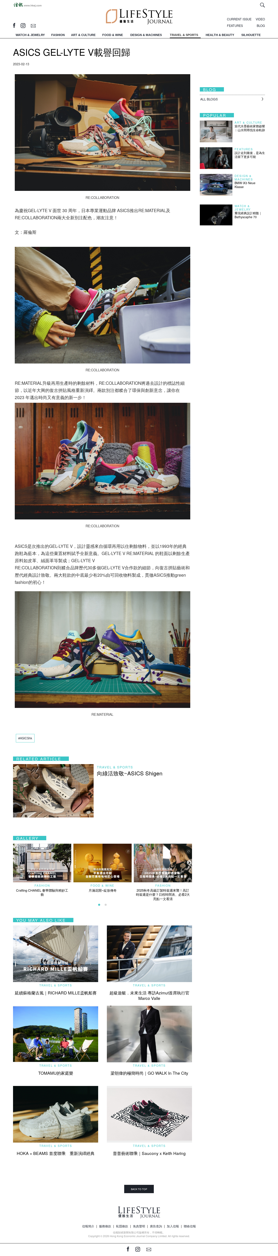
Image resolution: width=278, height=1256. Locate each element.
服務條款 (105, 1226)
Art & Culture (248, 122)
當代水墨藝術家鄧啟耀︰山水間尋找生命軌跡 (250, 128)
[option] (42, 869)
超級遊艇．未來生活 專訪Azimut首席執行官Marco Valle (149, 995)
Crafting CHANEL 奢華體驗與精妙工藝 (42, 892)
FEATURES (235, 25)
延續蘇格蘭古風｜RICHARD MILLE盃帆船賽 (56, 993)
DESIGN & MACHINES (146, 35)
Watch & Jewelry (243, 207)
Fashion (42, 885)
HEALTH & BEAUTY (220, 35)
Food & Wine (102, 885)
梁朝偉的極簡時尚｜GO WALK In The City (149, 1073)
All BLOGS (209, 99)
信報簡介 (88, 1226)
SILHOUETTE (251, 35)
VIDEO (260, 19)
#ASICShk (25, 738)
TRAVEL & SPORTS (184, 35)
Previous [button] (15, 862)
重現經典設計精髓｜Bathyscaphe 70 (248, 215)
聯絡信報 (190, 1226)
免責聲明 (139, 1226)
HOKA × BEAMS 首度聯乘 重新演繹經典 (55, 1153)
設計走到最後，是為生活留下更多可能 (250, 155)
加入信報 (173, 1226)
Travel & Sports (115, 767)
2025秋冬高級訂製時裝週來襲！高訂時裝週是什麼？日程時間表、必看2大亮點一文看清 (163, 894)
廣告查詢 (156, 1226)
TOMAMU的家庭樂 (55, 1073)
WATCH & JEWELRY (30, 35)
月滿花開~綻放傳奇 (103, 890)
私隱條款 (122, 1226)
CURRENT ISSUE (239, 19)
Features (244, 149)
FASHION (58, 35)
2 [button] (106, 905)
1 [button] (99, 905)
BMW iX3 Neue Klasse (245, 185)
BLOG (261, 25)
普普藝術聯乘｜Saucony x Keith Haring (149, 1153)
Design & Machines (244, 177)
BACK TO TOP (139, 1189)
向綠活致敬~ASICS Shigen (129, 773)
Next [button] (189, 862)
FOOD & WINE (112, 35)
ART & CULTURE (83, 35)
